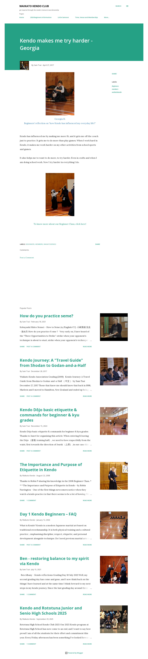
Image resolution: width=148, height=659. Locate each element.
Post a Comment (27, 257)
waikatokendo (117, 92)
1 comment (31, 500)
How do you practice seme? (46, 315)
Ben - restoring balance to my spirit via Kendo (54, 561)
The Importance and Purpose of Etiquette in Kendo (51, 467)
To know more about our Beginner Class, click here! (60, 224)
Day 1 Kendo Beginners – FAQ (48, 514)
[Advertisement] (56, 280)
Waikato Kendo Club (34, 6)
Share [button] (114, 74)
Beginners (115, 86)
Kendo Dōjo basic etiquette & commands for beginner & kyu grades (49, 415)
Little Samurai (63, 17)
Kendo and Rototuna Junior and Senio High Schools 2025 (51, 610)
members (115, 89)
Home (21, 17)
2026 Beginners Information (40, 17)
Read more (87, 347)
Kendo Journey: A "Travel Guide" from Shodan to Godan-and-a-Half (53, 363)
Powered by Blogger (75, 653)
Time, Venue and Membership (86, 17)
